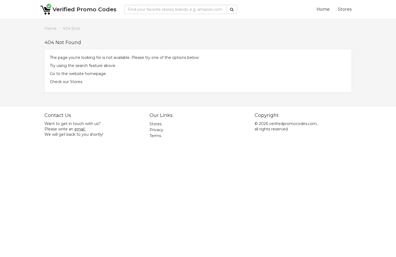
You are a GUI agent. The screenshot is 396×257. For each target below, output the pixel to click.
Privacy (156, 129)
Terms (155, 135)
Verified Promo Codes (84, 9)
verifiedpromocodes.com (293, 123)
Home (323, 9)
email (79, 129)
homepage (95, 73)
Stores (345, 9)
